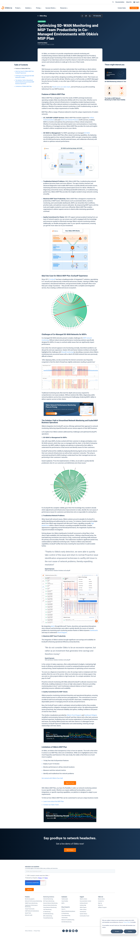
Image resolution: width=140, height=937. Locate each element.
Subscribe (98, 16)
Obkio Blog (43, 15)
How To (63, 909)
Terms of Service (28, 930)
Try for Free (134, 8)
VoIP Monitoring (47, 909)
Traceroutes (64, 917)
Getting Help (83, 905)
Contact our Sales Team (51, 805)
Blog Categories (65, 907)
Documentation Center (85, 901)
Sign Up (100, 903)
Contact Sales (122, 8)
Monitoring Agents (29, 899)
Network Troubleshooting (67, 919)
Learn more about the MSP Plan (53, 801)
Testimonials (64, 899)
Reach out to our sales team (61, 87)
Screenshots (83, 911)
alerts (53, 626)
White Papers (83, 907)
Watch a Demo (83, 899)
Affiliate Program (102, 907)
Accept (117, 931)
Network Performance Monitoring (33, 901)
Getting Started (84, 903)
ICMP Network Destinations (32, 911)
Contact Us (101, 901)
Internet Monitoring (48, 899)
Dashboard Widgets (90, 715)
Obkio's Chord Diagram (74, 715)
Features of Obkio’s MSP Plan (22, 68)
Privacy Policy (126, 922)
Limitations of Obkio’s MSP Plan (23, 86)
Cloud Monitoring (65, 915)
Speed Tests (28, 913)
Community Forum (84, 915)
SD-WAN (87, 133)
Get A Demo (70, 850)
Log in (137, 2)
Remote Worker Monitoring (50, 905)
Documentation (119, 2)
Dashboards (94, 630)
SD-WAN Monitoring (48, 913)
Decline (130, 931)
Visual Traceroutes (29, 908)
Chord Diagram (62, 632)
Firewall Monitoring (48, 918)
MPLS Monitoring (47, 915)
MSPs (62, 903)
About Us (128, 2)
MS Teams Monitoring (48, 901)
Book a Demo (101, 899)
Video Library (83, 909)
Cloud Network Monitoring (49, 907)
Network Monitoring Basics (68, 911)
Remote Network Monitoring (50, 903)
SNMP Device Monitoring (31, 903)
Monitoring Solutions (48, 896)
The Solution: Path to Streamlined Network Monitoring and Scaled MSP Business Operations (24, 82)
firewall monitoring (67, 352)
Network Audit (28, 915)
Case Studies (64, 901)
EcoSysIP (52, 279)
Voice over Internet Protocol (69, 120)
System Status (83, 913)
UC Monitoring (46, 911)
